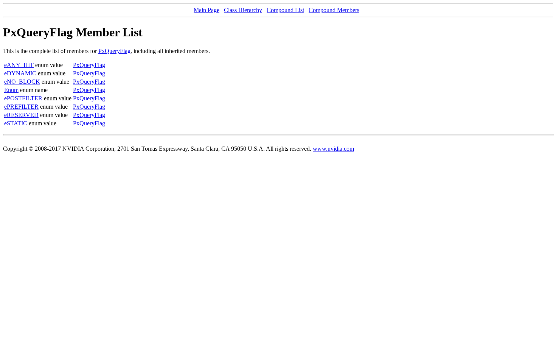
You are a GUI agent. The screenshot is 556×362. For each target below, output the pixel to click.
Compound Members (334, 10)
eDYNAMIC (20, 73)
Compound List (285, 10)
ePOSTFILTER (23, 98)
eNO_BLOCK (22, 81)
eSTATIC (15, 123)
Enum (11, 90)
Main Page (206, 10)
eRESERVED (21, 115)
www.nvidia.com (333, 148)
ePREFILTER (21, 106)
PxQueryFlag (114, 51)
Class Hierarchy (243, 10)
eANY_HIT (19, 65)
